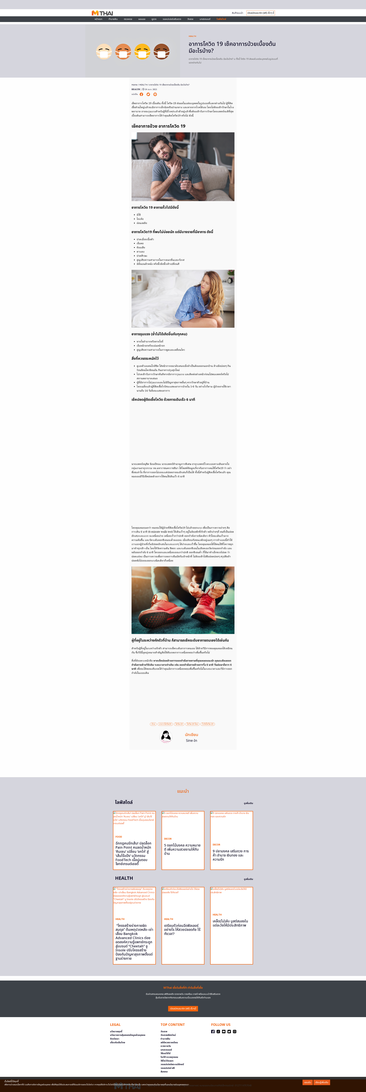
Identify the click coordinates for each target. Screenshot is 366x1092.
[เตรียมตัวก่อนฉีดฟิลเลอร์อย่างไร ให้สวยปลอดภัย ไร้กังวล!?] (183, 901)
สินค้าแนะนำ (237, 13)
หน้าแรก (98, 19)
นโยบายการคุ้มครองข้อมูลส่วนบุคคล (127, 1035)
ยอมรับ (307, 1082)
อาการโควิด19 (165, 724)
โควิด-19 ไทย (192, 724)
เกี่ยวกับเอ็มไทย (117, 1042)
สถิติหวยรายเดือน (169, 1042)
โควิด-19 (179, 724)
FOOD (119, 837)
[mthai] (102, 12)
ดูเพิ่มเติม (248, 803)
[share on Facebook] (141, 94)
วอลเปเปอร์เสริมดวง (172, 19)
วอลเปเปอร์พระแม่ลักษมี (172, 1064)
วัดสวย (190, 19)
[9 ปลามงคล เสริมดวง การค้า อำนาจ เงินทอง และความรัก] (232, 826)
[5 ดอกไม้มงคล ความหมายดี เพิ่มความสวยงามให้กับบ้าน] (183, 823)
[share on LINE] (155, 94)
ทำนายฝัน (113, 19)
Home (134, 84)
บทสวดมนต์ (205, 19)
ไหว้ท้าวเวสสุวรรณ (169, 1057)
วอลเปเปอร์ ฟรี (168, 1068)
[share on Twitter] (148, 94)
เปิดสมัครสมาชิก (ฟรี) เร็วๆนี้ (183, 1008)
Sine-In (191, 740)
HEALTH (192, 36)
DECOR (168, 839)
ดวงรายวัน (166, 1046)
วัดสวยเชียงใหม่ (168, 1035)
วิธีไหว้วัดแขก (167, 1061)
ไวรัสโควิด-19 (207, 724)
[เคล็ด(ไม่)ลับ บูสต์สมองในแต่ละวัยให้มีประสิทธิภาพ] (232, 899)
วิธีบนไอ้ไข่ (166, 1053)
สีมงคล (164, 1071)
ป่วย (153, 724)
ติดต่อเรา (114, 1039)
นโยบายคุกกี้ (116, 1031)
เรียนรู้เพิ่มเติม (321, 1082)
